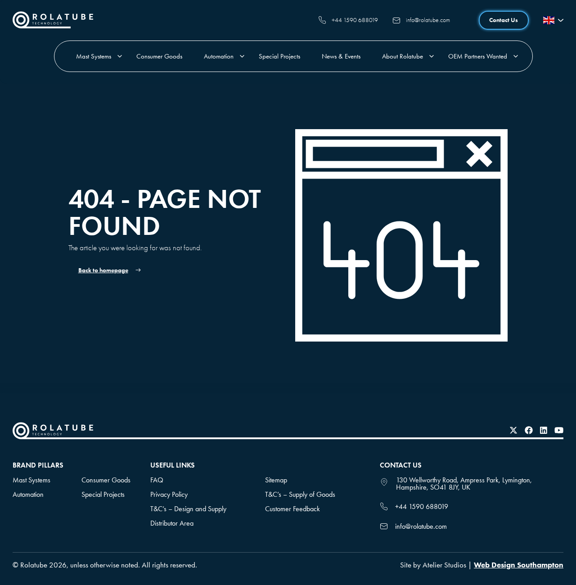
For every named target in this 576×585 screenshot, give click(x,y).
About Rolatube (402, 56)
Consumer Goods (159, 56)
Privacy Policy (169, 494)
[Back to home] (53, 26)
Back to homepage (103, 270)
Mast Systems (93, 56)
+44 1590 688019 (355, 20)
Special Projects (279, 56)
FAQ (156, 480)
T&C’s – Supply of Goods (300, 494)
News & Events (341, 56)
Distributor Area (172, 523)
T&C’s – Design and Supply (188, 508)
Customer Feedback (292, 508)
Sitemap (276, 480)
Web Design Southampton (518, 564)
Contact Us (503, 20)
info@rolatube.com (428, 20)
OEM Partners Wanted (477, 56)
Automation (219, 56)
